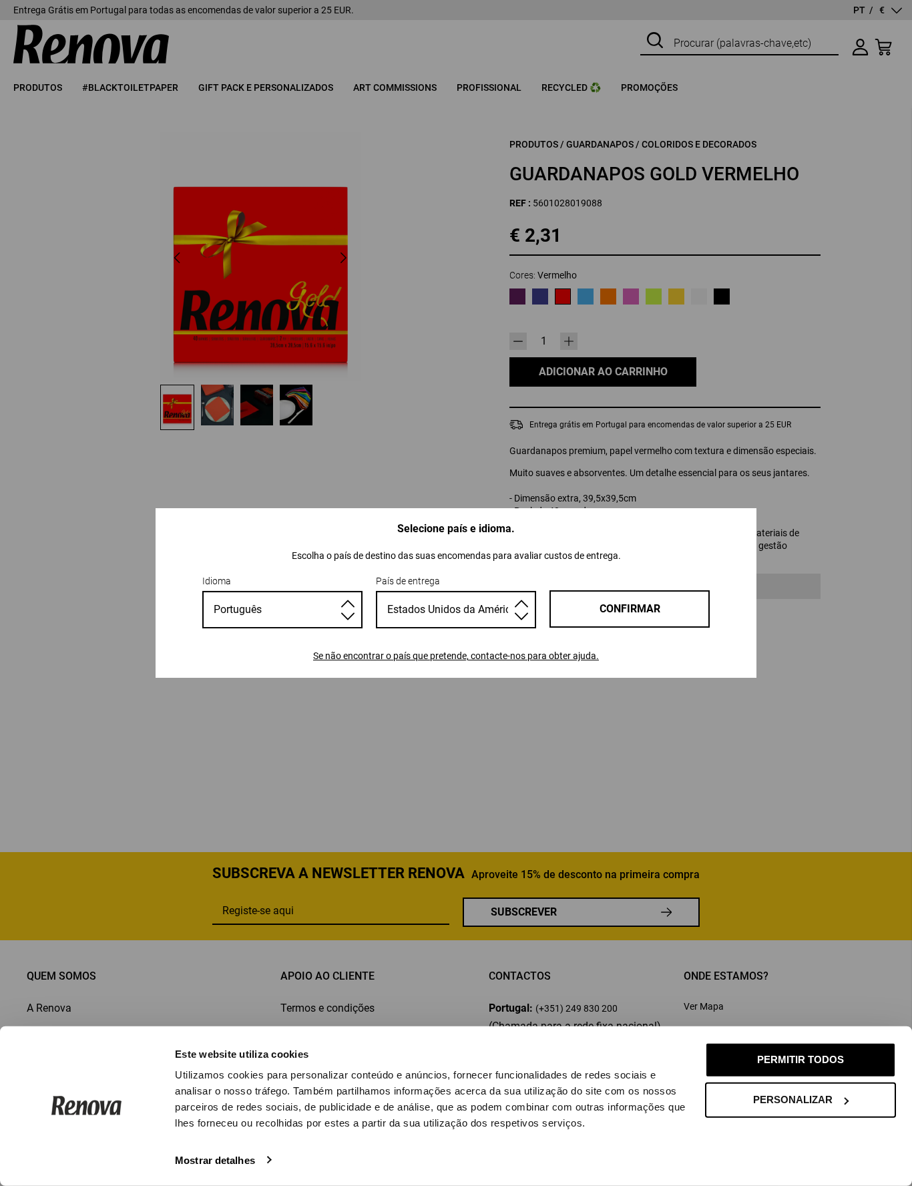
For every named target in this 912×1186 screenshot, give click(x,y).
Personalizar (793, 1099)
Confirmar (630, 608)
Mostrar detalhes (215, 1159)
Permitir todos (800, 1059)
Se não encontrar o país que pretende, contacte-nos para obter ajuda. (456, 655)
